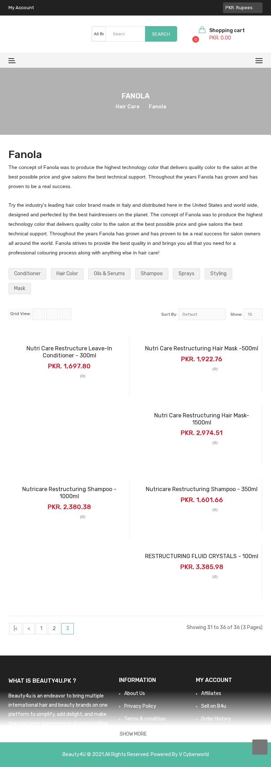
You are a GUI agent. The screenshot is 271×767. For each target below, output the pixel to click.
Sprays (186, 274)
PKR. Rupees (240, 7)
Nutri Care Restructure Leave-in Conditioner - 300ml (69, 352)
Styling (218, 274)
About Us (134, 693)
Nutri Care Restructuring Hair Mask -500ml (201, 348)
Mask (19, 288)
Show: (236, 314)
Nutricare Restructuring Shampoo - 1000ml (69, 493)
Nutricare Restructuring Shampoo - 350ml (202, 489)
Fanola (157, 106)
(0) (82, 376)
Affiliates (211, 693)
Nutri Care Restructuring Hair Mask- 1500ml (201, 419)
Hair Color (67, 274)
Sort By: (169, 314)
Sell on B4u (213, 706)
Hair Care (127, 106)
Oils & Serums (109, 274)
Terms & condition (145, 719)
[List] (52, 314)
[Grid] (38, 314)
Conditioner (27, 274)
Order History (216, 719)
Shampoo (152, 274)
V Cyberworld (194, 754)
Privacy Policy (140, 706)
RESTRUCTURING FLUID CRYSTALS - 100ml (201, 556)
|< (15, 629)
